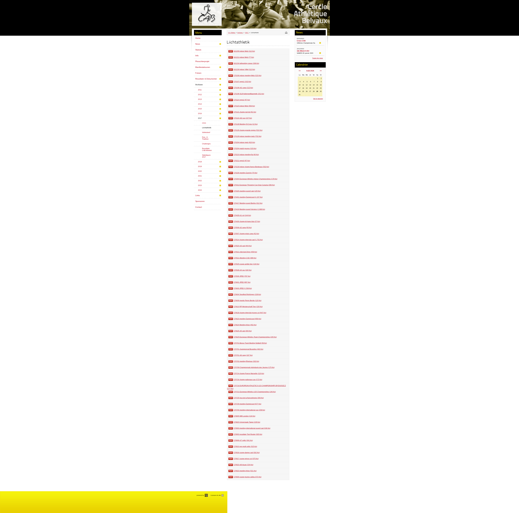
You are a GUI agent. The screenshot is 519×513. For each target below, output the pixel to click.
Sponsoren (200, 201)
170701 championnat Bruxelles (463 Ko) (248, 349)
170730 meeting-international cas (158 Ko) (249, 410)
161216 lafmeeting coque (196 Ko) (246, 63)
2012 (200, 95)
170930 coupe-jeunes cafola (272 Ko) (247, 477)
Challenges (206, 144)
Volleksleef (206, 132)
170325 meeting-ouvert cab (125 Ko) (247, 191)
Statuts (198, 50)
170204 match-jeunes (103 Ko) (245, 148)
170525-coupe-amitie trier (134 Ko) (246, 264)
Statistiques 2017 (206, 156)
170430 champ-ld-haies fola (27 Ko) (247, 221)
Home (197, 38)
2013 (200, 99)
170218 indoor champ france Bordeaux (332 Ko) (251, 167)
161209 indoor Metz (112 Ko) (244, 51)
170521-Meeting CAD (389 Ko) (245, 258)
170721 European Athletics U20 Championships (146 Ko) (255, 392)
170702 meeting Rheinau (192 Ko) (246, 361)
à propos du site (216, 495)
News (197, 44)
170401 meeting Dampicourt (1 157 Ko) (248, 197)
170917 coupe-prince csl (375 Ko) (246, 459)
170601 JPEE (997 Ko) (242, 282)
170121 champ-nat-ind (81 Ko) (245, 112)
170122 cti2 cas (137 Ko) (243, 118)
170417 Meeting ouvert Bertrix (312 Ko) (248, 203)
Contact (198, 207)
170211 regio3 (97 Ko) (242, 161)
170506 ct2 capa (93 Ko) (243, 228)
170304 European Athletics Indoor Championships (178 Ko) (255, 179)
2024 (200, 190)
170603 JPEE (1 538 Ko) (243, 288)
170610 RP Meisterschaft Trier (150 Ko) (248, 307)
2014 (200, 104)
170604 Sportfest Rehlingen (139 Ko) (247, 294)
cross (204, 123)
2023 (200, 185)
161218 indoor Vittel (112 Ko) (244, 69)
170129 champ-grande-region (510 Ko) (248, 130)
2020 (200, 171)
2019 (200, 166)
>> (321, 71)
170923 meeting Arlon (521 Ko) (245, 471)
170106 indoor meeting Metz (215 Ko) (247, 75)
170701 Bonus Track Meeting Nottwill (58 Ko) (250, 343)
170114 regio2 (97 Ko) (242, 100)
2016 (200, 113)
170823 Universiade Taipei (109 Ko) (247, 422)
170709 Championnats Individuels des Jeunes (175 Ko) (254, 367)
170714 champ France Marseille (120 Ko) (249, 373)
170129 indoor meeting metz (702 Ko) (247, 136)
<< (300, 71)
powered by (200, 495)
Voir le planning (318, 98)
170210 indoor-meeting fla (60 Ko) (246, 155)
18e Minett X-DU (303, 51)
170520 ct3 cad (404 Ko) (243, 246)
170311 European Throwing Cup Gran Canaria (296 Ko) (254, 185)
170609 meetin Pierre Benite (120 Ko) (247, 301)
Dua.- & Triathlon (205, 138)
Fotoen (198, 73)
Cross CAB (301, 41)
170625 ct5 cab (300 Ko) (243, 331)
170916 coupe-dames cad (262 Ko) (247, 453)
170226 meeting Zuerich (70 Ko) (245, 173)
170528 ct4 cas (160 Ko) (243, 270)
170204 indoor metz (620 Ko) (244, 142)
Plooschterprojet (202, 61)
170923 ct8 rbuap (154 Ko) (243, 465)
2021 (200, 176)
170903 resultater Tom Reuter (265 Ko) (248, 434)
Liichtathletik (206, 128)
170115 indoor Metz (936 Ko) (244, 106)
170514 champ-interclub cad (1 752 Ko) (248, 240)
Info (197, 55)
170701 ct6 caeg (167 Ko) (243, 355)
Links (197, 195)
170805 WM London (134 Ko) (244, 416)
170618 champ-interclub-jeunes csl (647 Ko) (250, 313)
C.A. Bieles (231, 32)
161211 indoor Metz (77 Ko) (244, 57)
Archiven (199, 85)
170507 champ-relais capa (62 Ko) (246, 234)
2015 (200, 109)
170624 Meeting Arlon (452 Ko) (245, 325)
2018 (200, 162)
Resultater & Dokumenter (206, 79)
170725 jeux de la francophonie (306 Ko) (249, 398)
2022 (200, 181)
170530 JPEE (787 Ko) (242, 276)
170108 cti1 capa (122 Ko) (243, 88)
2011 (200, 90)
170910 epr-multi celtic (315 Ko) (245, 446)
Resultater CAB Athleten (207, 149)
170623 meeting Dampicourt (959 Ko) (247, 319)
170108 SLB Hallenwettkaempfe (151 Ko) (249, 94)
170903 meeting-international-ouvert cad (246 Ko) (252, 428)
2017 (200, 118)
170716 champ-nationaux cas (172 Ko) (248, 380)
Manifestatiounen (202, 67)
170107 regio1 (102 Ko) (242, 82)
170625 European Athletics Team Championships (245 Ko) (255, 337)
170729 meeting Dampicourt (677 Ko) (247, 404)
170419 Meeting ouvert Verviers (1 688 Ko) (249, 209)
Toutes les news (317, 58)
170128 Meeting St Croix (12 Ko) (246, 124)
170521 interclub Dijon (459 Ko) (245, 252)
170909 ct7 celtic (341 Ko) (243, 440)
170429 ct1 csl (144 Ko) (242, 215)
